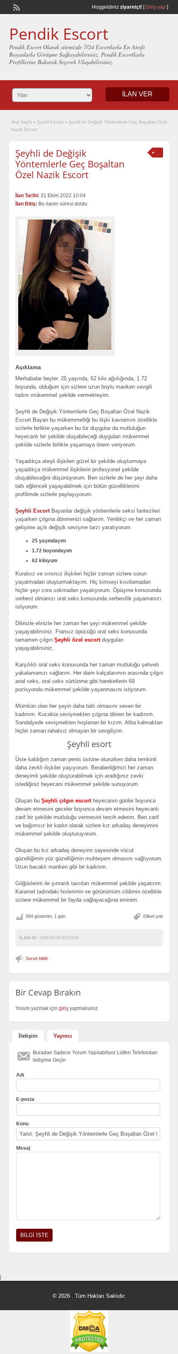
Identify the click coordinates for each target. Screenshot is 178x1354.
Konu (22, 1124)
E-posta (25, 1099)
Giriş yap (156, 7)
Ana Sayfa (21, 121)
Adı (20, 1075)
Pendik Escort (58, 33)
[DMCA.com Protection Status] (89, 1350)
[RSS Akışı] (15, 6)
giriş (63, 1008)
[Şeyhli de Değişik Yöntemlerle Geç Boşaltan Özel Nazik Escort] (65, 285)
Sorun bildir (37, 958)
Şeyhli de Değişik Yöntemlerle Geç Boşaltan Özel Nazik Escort (70, 164)
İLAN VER (137, 94)
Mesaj (23, 1148)
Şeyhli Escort (50, 121)
